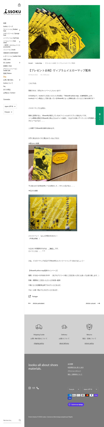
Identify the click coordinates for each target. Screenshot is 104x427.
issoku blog (38, 63)
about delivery (64, 343)
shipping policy (39, 343)
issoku (44, 417)
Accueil (30, 63)
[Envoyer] (20, 420)
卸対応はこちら (100, 116)
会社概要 (70, 364)
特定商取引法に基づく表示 (76, 367)
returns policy (89, 343)
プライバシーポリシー (74, 371)
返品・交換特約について (75, 374)
